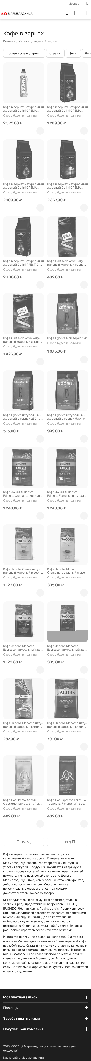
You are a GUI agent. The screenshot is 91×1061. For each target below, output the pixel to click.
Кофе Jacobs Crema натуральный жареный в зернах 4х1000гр (23, 571)
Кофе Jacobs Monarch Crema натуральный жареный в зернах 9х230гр (66, 571)
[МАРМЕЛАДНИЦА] (17, 13)
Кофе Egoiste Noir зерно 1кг (67, 338)
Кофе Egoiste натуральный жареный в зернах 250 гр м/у (22, 416)
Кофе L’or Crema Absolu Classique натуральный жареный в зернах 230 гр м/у (23, 802)
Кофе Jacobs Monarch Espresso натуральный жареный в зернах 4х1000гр (22, 648)
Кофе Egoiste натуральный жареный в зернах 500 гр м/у (66, 416)
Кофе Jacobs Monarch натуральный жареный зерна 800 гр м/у (67, 725)
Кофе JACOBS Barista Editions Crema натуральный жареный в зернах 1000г (23, 494)
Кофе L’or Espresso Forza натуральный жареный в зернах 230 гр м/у (67, 802)
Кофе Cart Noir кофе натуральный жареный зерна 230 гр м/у (65, 263)
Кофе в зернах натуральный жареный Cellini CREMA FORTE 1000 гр (23, 186)
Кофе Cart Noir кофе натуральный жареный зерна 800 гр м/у (21, 340)
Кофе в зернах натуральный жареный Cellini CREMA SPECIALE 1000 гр (67, 186)
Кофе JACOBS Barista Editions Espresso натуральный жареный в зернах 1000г (67, 494)
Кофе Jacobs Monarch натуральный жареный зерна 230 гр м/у (23, 725)
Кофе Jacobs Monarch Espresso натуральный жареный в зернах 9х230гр (66, 648)
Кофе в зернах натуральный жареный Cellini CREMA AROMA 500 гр (67, 109)
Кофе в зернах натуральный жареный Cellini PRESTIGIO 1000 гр (23, 263)
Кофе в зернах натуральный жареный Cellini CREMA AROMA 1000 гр (23, 109)
